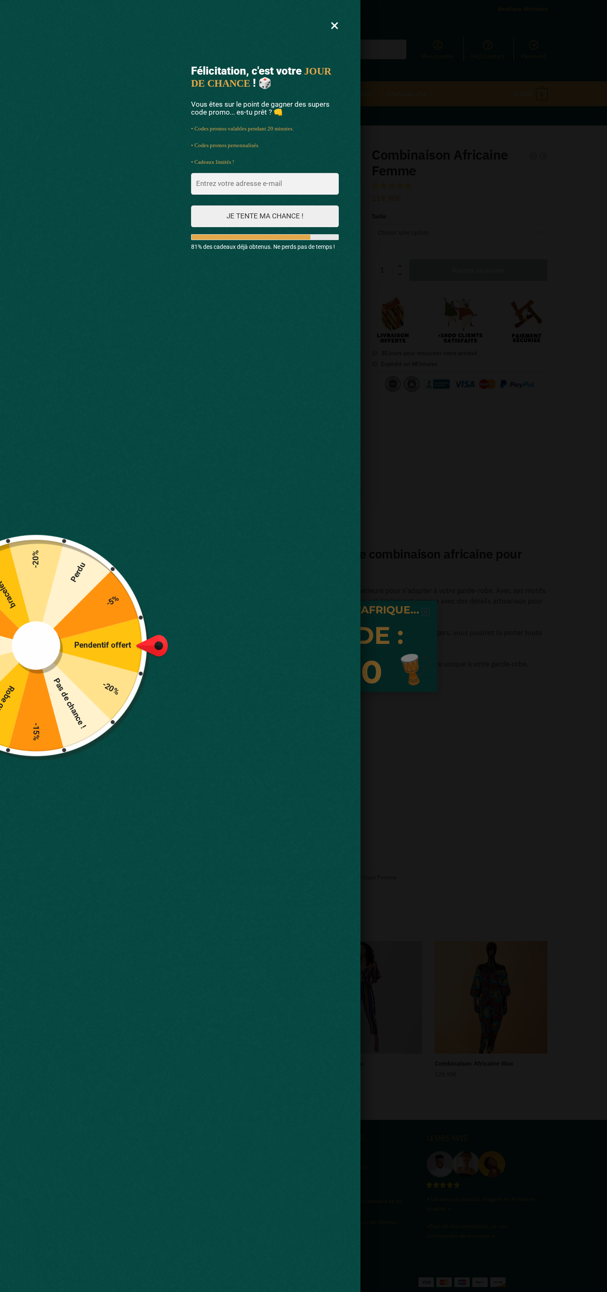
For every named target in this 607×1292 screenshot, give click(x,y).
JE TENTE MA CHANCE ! (265, 216)
